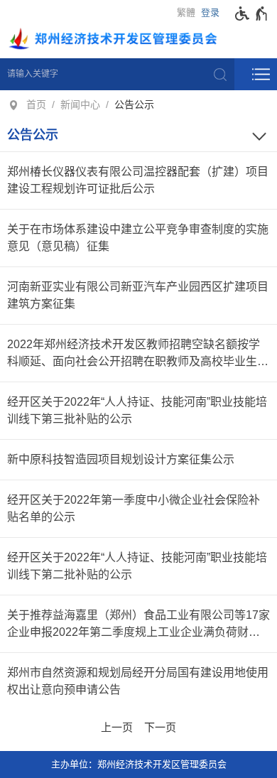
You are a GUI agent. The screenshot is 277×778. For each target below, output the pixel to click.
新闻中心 (80, 104)
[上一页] (117, 725)
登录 (210, 12)
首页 (36, 104)
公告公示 (134, 104)
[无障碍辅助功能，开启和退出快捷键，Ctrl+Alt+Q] (252, 13)
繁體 (186, 12)
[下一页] (160, 725)
